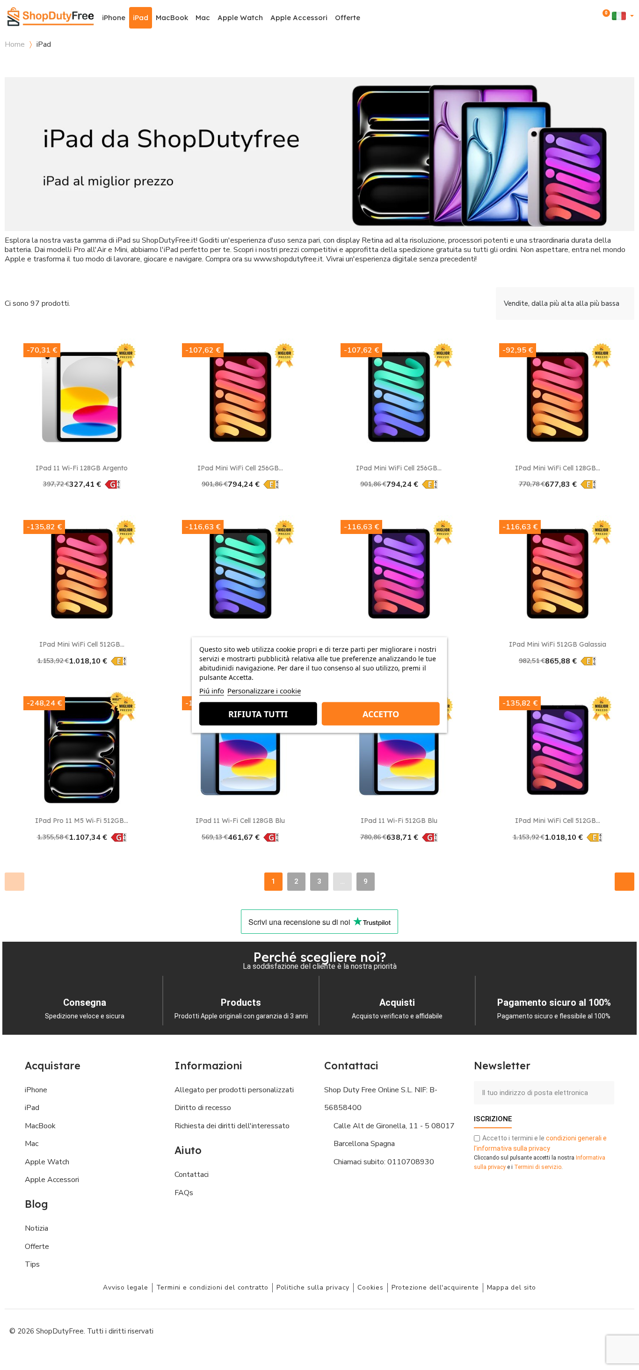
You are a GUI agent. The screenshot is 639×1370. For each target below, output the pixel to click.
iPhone (113, 17)
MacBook (172, 17)
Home (15, 44)
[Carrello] (604, 18)
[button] (578, 18)
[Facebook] (536, 1330)
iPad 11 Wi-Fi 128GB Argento (82, 468)
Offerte (347, 17)
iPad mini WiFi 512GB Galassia (557, 644)
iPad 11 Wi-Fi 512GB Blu (399, 820)
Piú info (211, 690)
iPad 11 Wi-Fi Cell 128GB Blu (240, 820)
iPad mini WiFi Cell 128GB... (557, 468)
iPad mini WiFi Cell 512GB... (81, 644)
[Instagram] (557, 1330)
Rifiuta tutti (258, 714)
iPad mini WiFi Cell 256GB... (240, 468)
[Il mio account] (591, 17)
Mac (203, 17)
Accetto (381, 714)
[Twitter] (599, 1330)
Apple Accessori (298, 17)
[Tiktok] (620, 1330)
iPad (140, 17)
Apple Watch (240, 17)
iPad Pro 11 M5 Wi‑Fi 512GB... (81, 820)
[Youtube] (578, 1330)
